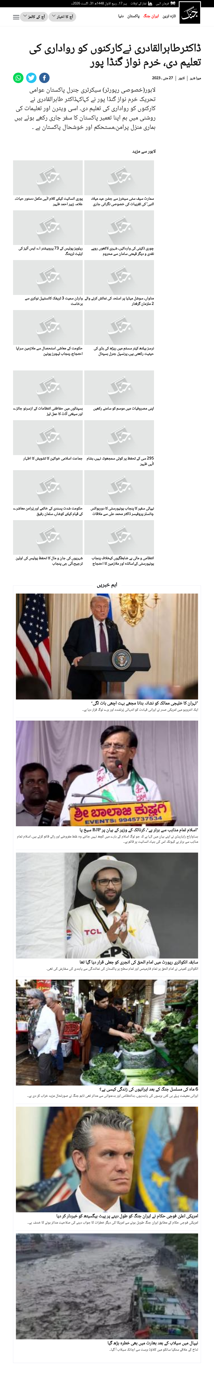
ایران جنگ (151, 16)
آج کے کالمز (36, 17)
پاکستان (133, 16)
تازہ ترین (169, 16)
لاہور (182, 78)
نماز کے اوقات (138, 4)
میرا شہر (195, 78)
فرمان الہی (162, 4)
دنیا (121, 16)
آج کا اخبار (64, 17)
